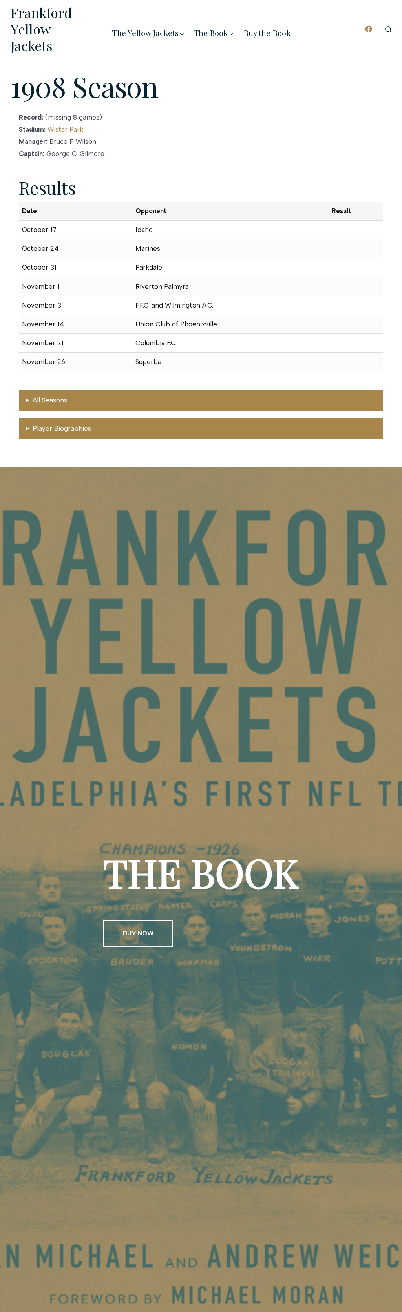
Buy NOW (138, 933)
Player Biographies (62, 428)
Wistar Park (65, 129)
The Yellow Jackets (145, 32)
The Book (211, 32)
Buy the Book (267, 32)
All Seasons (50, 400)
